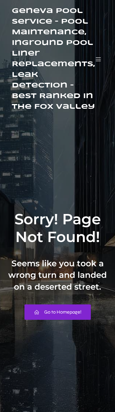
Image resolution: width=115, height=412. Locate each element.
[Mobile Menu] (98, 59)
